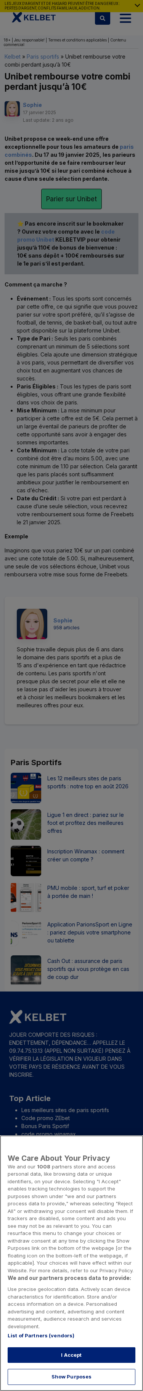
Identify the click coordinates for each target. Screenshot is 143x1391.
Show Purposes (71, 1376)
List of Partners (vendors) (41, 1335)
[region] (71, 1263)
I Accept (71, 1355)
